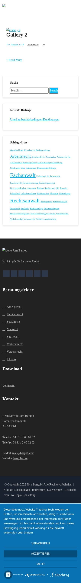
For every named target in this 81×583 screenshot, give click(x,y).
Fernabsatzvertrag (30, 183)
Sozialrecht (15, 208)
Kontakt (63, 188)
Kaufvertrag (49, 188)
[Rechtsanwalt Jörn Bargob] (3, 5)
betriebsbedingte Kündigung (49, 163)
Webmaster (32, 44)
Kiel (57, 188)
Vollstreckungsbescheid (46, 219)
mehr (41, 564)
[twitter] (21, 273)
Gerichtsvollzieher (18, 188)
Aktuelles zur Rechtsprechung (37, 150)
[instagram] (29, 273)
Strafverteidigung (51, 208)
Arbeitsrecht (20, 156)
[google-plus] (14, 273)
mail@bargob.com (23, 453)
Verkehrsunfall (16, 219)
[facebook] (6, 273)
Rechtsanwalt (25, 200)
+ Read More (14, 59)
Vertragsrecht (29, 219)
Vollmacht (8, 385)
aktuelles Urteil (16, 150)
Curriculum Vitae (17, 168)
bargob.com (20, 458)
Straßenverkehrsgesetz (20, 214)
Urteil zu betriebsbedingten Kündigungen (34, 119)
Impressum (31, 188)
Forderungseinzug (47, 183)
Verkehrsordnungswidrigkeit (42, 214)
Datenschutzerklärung (46, 168)
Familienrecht (16, 183)
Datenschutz (31, 168)
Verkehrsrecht (62, 214)
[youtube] (37, 273)
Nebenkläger (64, 193)
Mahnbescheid (43, 193)
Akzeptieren (40, 553)
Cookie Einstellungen (17, 489)
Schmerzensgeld (60, 202)
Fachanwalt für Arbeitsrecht (48, 176)
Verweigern (40, 543)
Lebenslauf (15, 193)
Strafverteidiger (36, 208)
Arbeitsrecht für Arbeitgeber (43, 157)
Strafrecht (25, 208)
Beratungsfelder (30, 163)
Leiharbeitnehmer (28, 193)
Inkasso (40, 188)
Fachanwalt (23, 175)
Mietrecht (54, 193)
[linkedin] (45, 273)
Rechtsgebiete (46, 202)
